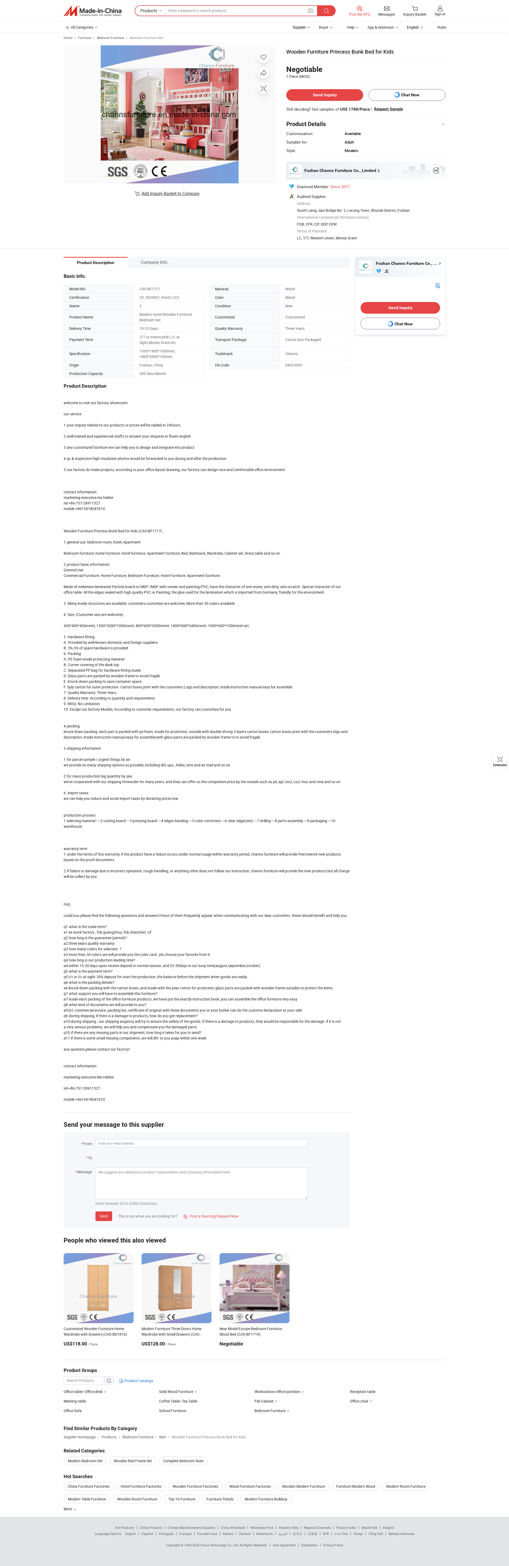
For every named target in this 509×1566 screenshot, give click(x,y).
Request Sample (388, 109)
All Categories (82, 27)
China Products (151, 1527)
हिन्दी (326, 1534)
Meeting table (75, 1401)
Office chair (359, 1401)
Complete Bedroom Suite (183, 1460)
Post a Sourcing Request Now (211, 1216)
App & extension (380, 27)
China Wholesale (233, 1527)
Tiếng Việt (375, 1534)
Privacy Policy (333, 1545)
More (68, 1508)
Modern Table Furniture (87, 1499)
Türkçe (358, 1534)
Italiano (228, 1534)
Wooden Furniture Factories (195, 1486)
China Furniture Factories (88, 1486)
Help (350, 27)
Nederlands (264, 1534)
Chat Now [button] (410, 94)
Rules (441, 27)
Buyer (323, 27)
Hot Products (124, 1527)
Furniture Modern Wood (355, 1486)
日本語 (312, 1534)
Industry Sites (288, 1527)
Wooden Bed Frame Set (133, 1460)
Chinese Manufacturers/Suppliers (191, 1527)
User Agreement (284, 1545)
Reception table (362, 1391)
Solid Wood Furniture (176, 1391)
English (130, 1534)
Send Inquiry (325, 94)
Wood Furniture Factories (250, 1486)
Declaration (309, 1545)
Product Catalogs (138, 1380)
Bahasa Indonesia (401, 1534)
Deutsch (245, 1534)
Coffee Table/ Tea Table (178, 1401)
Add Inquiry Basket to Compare (170, 193)
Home (68, 38)
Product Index (346, 1527)
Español (147, 1534)
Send (104, 1216)
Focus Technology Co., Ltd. (219, 1545)
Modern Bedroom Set (85, 1460)
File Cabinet (264, 1401)
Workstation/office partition (277, 1391)
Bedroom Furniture (110, 38)
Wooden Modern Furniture (303, 1486)
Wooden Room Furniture (137, 1499)
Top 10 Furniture (181, 1499)
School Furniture (172, 1410)
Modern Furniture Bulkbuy (266, 1499)
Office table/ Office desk (83, 1391)
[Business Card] (437, 285)
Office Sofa (73, 1410)
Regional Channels (317, 1527)
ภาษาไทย (341, 1534)
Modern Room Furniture (405, 1486)
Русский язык (207, 1534)
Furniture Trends (220, 1499)
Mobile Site (369, 1527)
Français (185, 1534)
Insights (388, 1527)
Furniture (84, 38)
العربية (282, 1534)
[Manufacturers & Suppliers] (92, 10)
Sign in (440, 13)
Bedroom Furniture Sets (146, 38)
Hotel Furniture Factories (141, 1486)
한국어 (297, 1534)
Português (166, 1534)
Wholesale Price (262, 1527)
